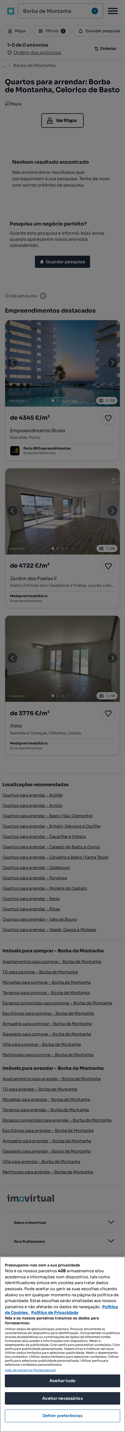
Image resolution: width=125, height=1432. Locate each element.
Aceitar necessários (62, 1398)
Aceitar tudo (62, 1380)
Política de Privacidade (54, 1312)
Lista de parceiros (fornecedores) (30, 1370)
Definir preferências (62, 1415)
